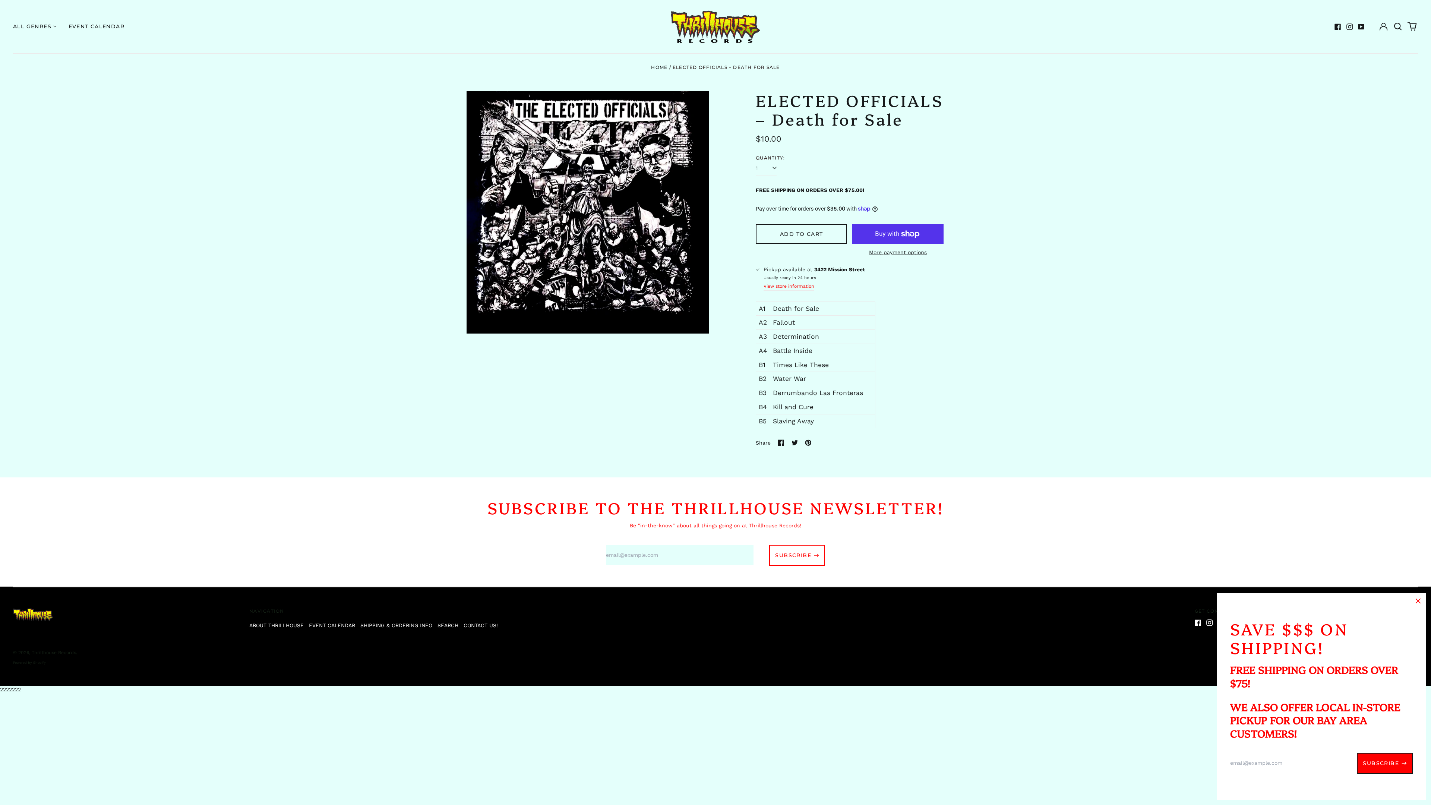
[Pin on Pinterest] (808, 442)
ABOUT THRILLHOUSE (276, 625)
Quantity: (770, 158)
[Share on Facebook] (781, 442)
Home (659, 67)
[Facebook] (1337, 26)
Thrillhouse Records (54, 652)
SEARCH (447, 625)
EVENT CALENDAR (332, 625)
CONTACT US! (481, 625)
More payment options (898, 252)
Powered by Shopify (29, 662)
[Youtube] (1361, 26)
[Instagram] (1349, 26)
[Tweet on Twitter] (795, 442)
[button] (1398, 27)
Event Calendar (97, 26)
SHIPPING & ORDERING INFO (396, 625)
